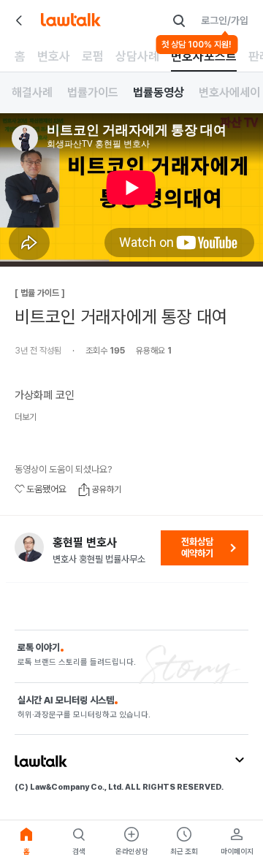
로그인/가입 (224, 20)
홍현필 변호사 (85, 543)
